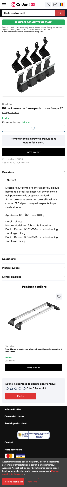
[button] (48, 4)
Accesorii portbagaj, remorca (48, 27)
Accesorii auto (26, 27)
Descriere (8, 172)
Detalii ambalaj (11, 276)
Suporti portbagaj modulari (14, 29)
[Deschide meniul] (4, 4)
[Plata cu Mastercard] (9, 456)
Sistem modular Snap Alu (39, 29)
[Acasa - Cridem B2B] (26, 4)
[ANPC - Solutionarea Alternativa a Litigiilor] (33, 435)
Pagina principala (10, 27)
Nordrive (7, 104)
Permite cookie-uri (13, 481)
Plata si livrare (11, 267)
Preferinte (32, 481)
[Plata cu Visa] (20, 456)
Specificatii (9, 258)
